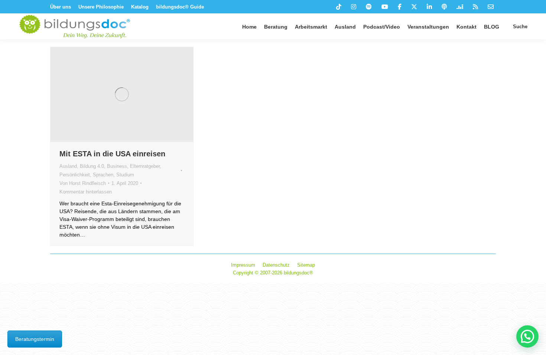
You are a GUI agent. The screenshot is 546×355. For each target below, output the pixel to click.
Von (82, 183)
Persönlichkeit (74, 175)
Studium (125, 175)
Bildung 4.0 (92, 166)
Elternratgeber (145, 166)
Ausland (68, 166)
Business (117, 166)
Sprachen (103, 175)
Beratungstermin (34, 339)
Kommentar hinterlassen (85, 192)
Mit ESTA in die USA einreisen (112, 154)
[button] (527, 336)
